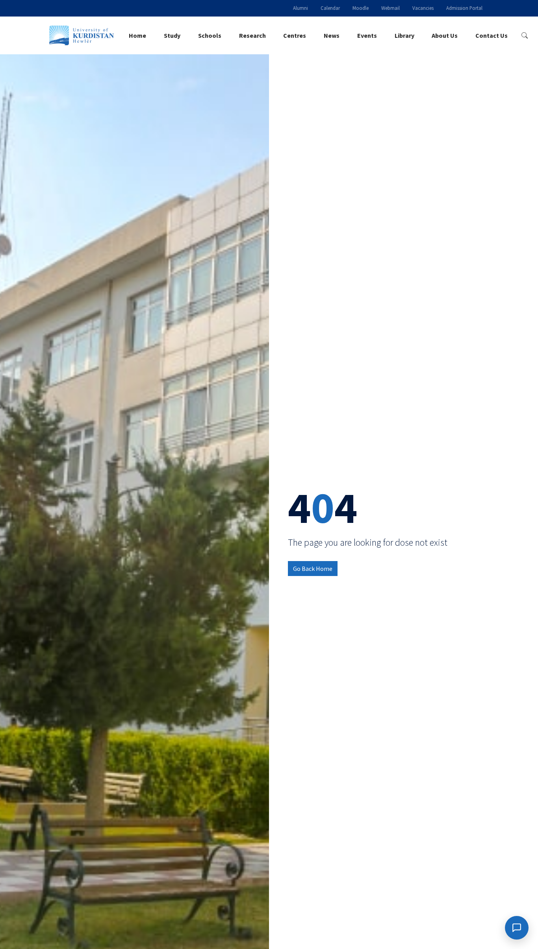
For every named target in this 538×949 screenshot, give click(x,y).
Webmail (390, 8)
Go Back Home (312, 568)
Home (137, 35)
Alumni (300, 8)
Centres (294, 35)
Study (172, 35)
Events (367, 35)
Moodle (360, 8)
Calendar (330, 8)
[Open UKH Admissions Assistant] (517, 928)
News (331, 35)
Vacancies (423, 8)
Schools (209, 35)
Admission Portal (464, 8)
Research (252, 35)
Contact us (491, 35)
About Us (445, 35)
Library (404, 35)
